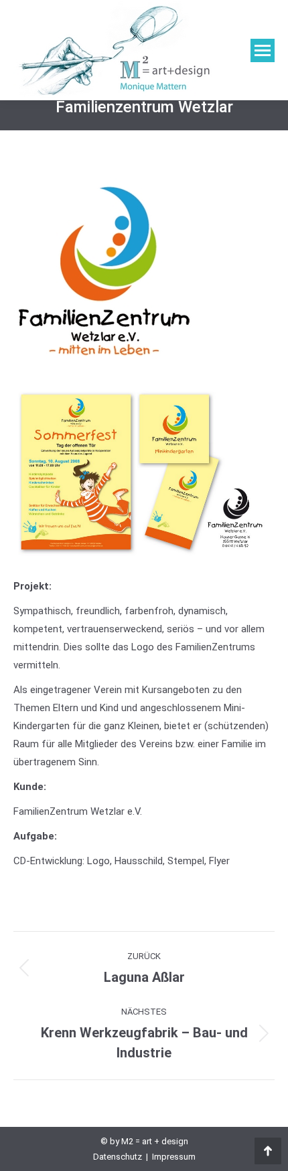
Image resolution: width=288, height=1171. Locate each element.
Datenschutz (117, 1157)
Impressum (174, 1157)
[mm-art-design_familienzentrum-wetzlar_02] (143, 472)
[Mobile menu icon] (262, 50)
